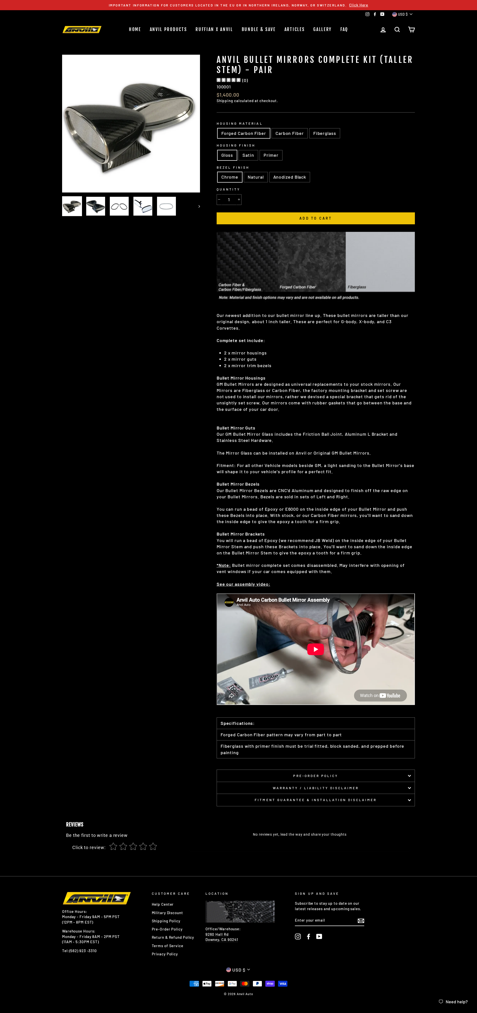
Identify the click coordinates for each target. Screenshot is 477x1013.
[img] (228, 80)
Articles (294, 29)
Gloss (227, 155)
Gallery (322, 29)
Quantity (228, 189)
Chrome (229, 177)
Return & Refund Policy (173, 937)
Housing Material (240, 123)
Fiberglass (324, 133)
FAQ (344, 29)
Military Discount (167, 912)
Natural (256, 177)
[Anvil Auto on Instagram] (298, 936)
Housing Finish (236, 145)
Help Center (163, 904)
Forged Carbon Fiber (243, 133)
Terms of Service (167, 945)
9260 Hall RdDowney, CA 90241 (221, 937)
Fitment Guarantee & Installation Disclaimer (316, 800)
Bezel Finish (233, 167)
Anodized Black (289, 177)
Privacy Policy (165, 954)
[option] (238, 5)
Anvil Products (168, 29)
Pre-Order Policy (315, 776)
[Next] (197, 206)
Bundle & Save (259, 29)
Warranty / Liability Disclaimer (316, 788)
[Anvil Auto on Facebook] (309, 936)
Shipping (225, 100)
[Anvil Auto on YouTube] (319, 936)
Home (135, 29)
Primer (271, 155)
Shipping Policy (166, 921)
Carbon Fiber (290, 133)
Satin (248, 155)
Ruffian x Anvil (214, 29)
